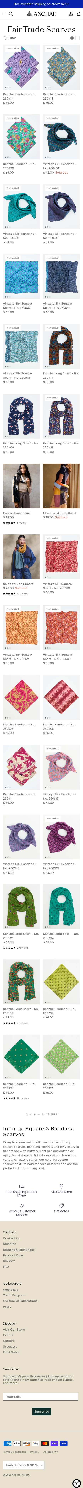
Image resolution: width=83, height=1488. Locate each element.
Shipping (9, 1244)
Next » (52, 1113)
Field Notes (11, 1352)
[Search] (12, 14)
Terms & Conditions (14, 1452)
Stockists (10, 1346)
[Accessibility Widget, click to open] (76, 1483)
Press (7, 1306)
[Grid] (72, 38)
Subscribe (41, 1411)
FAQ (6, 1266)
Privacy (34, 1452)
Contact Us (11, 1238)
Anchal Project (20, 1475)
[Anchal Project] (41, 14)
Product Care (13, 1255)
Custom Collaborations (20, 1301)
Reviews (9, 1261)
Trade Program (14, 1295)
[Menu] (4, 14)
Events (8, 1335)
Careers (9, 1340)
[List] (77, 38)
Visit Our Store (14, 1329)
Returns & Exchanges (19, 1249)
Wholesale (10, 1289)
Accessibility (50, 1452)
